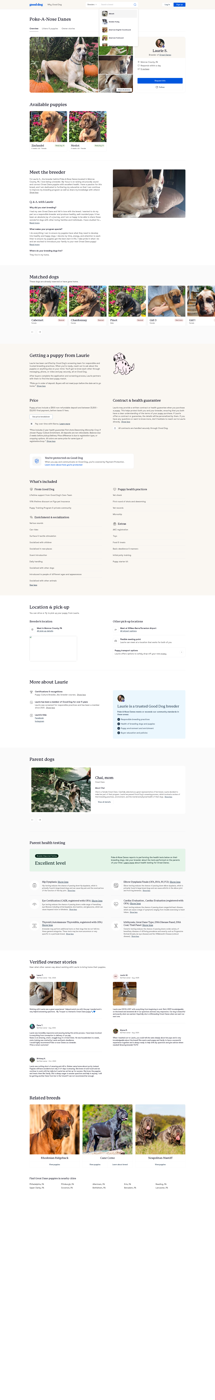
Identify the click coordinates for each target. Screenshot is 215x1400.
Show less (34, 192)
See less (33, 585)
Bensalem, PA (130, 1188)
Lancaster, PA (162, 1188)
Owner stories (68, 28)
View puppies (54, 1165)
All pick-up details (45, 631)
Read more (35, 223)
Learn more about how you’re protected (63, 465)
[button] (64, 65)
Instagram (39, 721)
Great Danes (165, 55)
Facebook (39, 718)
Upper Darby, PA (37, 1188)
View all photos (124, 90)
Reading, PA (161, 1184)
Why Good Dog (54, 4)
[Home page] (36, 4)
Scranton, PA (67, 1188)
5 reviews (145, 69)
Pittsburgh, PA (67, 1184)
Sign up (179, 5)
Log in (167, 5)
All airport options (128, 631)
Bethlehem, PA (99, 1188)
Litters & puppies (50, 28)
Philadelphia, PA (37, 1184)
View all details (104, 802)
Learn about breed (120, 1165)
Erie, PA (127, 1184)
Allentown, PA (99, 1184)
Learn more (65, 424)
